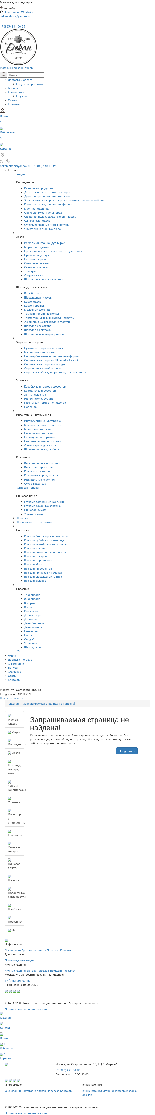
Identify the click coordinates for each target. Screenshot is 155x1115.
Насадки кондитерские (39, 433)
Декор (15, 753)
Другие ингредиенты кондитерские (47, 196)
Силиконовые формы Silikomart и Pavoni (51, 360)
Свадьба (30, 639)
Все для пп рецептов (38, 568)
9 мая (28, 607)
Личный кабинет (15, 970)
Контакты (14, 104)
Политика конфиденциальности (26, 1009)
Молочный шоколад (37, 309)
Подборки (14, 909)
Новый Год (31, 631)
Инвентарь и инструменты (16, 818)
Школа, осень (33, 647)
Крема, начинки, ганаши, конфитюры (48, 204)
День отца (31, 619)
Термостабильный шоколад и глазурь (49, 318)
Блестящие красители (38, 467)
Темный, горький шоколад (41, 313)
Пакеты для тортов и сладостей (45, 402)
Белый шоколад (34, 293)
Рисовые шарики (35, 259)
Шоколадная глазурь (38, 297)
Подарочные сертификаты (34, 522)
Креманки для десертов (40, 390)
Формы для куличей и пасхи (43, 368)
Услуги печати (33, 514)
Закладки (56, 970)
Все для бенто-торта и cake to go (46, 536)
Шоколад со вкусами (37, 330)
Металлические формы (39, 352)
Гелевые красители (37, 471)
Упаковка (14, 802)
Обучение (22, 96)
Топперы (30, 271)
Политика (53, 950)
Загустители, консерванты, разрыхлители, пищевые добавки (64, 200)
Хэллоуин (30, 643)
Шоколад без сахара (37, 326)
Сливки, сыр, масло (37, 220)
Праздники (15, 921)
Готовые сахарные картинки (42, 506)
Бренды (13, 88)
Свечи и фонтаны (36, 267)
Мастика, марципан (37, 208)
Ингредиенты (16, 744)
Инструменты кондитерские (42, 421)
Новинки (22, 518)
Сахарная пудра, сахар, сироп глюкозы (50, 216)
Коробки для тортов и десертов (45, 386)
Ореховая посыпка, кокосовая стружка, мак (53, 251)
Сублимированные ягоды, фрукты (46, 224)
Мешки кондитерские (38, 429)
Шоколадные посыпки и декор (44, 279)
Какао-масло (32, 301)
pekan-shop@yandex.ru (15, 16)
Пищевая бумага (35, 510)
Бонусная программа (30, 84)
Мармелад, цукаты (36, 247)
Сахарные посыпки (37, 263)
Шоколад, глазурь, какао (14, 769)
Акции (21, 174)
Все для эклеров (35, 580)
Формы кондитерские (16, 788)
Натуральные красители (40, 479)
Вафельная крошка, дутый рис (44, 243)
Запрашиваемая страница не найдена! (49, 703)
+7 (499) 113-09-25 (44, 166)
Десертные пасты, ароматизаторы (47, 192)
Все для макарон (35, 556)
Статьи (12, 100)
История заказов (38, 970)
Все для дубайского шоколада (44, 540)
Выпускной (31, 611)
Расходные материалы (39, 437)
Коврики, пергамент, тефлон (43, 425)
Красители (15, 835)
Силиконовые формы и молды (44, 364)
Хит (19, 651)
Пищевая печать (14, 866)
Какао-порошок (34, 305)
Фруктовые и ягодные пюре (42, 229)
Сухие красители (35, 483)
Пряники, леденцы (36, 255)
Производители (15, 960)
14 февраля (32, 595)
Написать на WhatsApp (19, 12)
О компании (16, 92)
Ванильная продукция (38, 188)
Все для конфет (34, 548)
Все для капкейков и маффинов (45, 544)
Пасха (28, 635)
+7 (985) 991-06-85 (12, 26)
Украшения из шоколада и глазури (47, 322)
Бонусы (13, 667)
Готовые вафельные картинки (44, 502)
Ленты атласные (35, 394)
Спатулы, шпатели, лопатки (42, 441)
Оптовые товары (28, 487)
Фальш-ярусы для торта (40, 445)
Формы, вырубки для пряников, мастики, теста (55, 372)
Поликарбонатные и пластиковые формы (51, 356)
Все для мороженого (38, 560)
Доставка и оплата (20, 80)
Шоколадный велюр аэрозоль (44, 334)
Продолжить (127, 751)
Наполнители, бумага (38, 398)
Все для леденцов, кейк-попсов (45, 552)
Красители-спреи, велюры (41, 475)
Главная (13, 703)
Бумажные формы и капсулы (43, 348)
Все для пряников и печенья (43, 572)
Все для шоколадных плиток (43, 576)
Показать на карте (12, 698)
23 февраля (32, 599)
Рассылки (69, 970)
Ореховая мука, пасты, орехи (43, 212)
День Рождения (34, 623)
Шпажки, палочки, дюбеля (41, 449)
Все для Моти (33, 564)
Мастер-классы (13, 721)
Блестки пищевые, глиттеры (42, 463)
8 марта (29, 603)
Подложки (30, 406)
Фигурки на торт (34, 275)
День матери (32, 615)
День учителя (33, 627)
